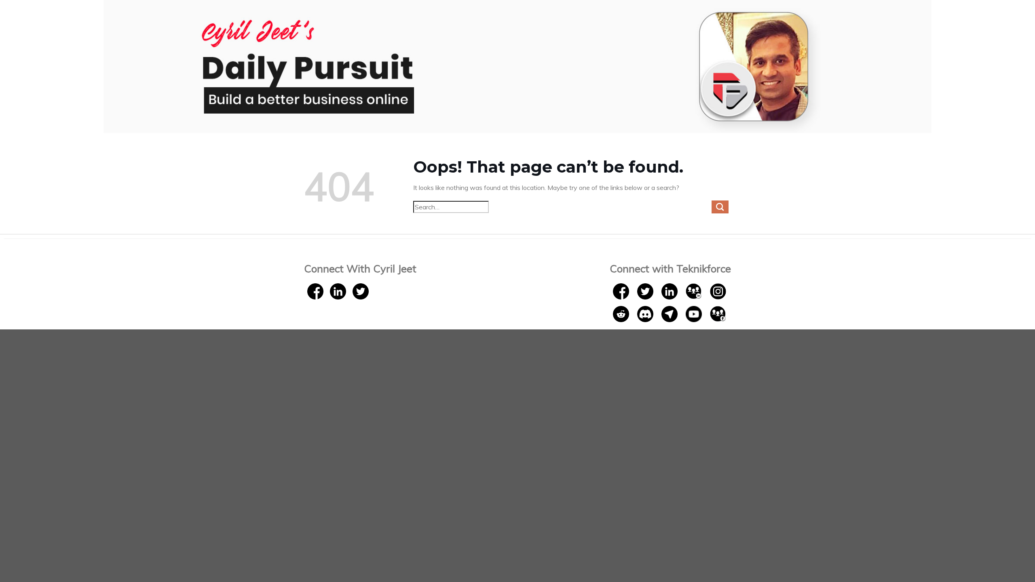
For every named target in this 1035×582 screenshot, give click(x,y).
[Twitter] (360, 291)
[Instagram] (718, 291)
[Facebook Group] (718, 313)
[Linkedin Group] (694, 291)
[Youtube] (694, 313)
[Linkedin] (338, 291)
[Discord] (646, 313)
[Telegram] (670, 313)
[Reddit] (622, 313)
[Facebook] (315, 291)
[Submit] (720, 206)
